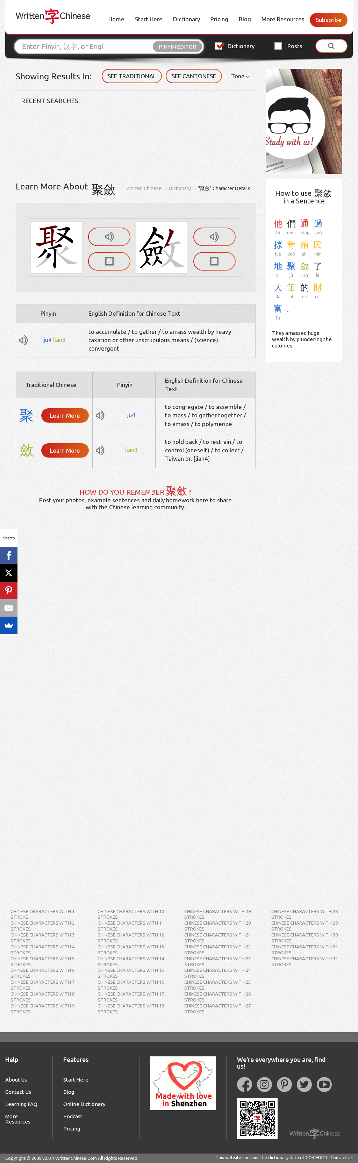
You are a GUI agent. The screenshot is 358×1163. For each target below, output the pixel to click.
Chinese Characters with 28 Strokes (304, 914)
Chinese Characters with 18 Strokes (131, 1008)
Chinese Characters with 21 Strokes (217, 937)
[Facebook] (8, 555)
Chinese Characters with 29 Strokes (304, 925)
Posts (294, 46)
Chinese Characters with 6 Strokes (42, 973)
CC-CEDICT (317, 1157)
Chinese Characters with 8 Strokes (42, 996)
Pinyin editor (177, 47)
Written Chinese (144, 188)
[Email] (8, 608)
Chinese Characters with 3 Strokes (42, 937)
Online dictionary (84, 1104)
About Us (16, 1080)
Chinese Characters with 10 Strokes (131, 914)
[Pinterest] (8, 590)
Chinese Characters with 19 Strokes (217, 914)
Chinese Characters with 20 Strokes (217, 925)
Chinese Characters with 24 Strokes (217, 973)
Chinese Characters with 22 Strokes (217, 949)
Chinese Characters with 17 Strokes (131, 996)
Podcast (73, 1116)
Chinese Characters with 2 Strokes (42, 925)
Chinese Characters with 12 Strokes (131, 937)
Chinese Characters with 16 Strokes (131, 984)
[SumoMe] (8, 625)
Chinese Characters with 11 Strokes (131, 925)
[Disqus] (136, 626)
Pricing (219, 19)
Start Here (149, 19)
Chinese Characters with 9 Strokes (42, 1008)
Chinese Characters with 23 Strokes (217, 961)
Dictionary (186, 19)
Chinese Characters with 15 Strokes (131, 973)
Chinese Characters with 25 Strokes (217, 984)
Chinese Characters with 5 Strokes (42, 961)
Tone (238, 76)
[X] (8, 573)
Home (116, 19)
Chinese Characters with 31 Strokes (304, 949)
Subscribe (329, 19)
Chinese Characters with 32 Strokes (304, 961)
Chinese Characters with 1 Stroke (42, 914)
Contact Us (18, 1092)
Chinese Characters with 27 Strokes (217, 1008)
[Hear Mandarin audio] (109, 237)
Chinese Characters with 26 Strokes (217, 996)
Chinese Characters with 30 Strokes (304, 937)
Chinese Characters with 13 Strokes (131, 949)
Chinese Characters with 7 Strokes (42, 984)
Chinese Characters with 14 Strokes (131, 961)
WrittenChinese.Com (76, 1158)
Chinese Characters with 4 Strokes (42, 949)
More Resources (283, 19)
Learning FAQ (21, 1104)
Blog (245, 19)
